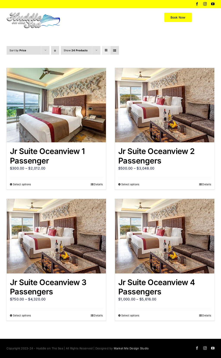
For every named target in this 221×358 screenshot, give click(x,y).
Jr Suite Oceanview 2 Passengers (156, 155)
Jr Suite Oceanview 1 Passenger (47, 155)
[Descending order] (55, 50)
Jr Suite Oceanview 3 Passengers (48, 287)
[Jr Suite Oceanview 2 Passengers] (164, 105)
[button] (207, 17)
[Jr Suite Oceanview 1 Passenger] (56, 105)
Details (98, 184)
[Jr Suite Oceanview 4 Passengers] (164, 236)
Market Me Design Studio (131, 348)
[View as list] (114, 50)
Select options (22, 184)
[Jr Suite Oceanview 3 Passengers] (56, 236)
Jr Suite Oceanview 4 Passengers (156, 287)
